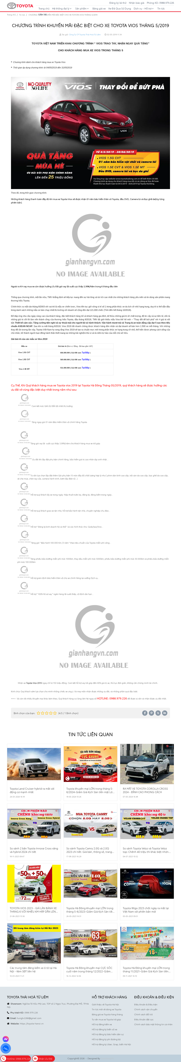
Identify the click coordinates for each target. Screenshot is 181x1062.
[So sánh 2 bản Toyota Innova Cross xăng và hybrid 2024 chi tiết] (34, 824)
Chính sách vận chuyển (145, 1009)
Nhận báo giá (136, 2)
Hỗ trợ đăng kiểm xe (102, 1024)
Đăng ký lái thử (117, 2)
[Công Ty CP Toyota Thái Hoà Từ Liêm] (20, 6)
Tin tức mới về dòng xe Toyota (106, 1009)
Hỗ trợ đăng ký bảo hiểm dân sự (108, 1034)
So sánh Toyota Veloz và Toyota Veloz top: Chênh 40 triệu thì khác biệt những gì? (146, 851)
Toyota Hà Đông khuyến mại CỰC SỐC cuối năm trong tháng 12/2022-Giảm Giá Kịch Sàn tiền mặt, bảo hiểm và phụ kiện (90, 973)
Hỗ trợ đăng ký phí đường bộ (106, 1039)
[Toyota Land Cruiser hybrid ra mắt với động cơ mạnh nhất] (34, 764)
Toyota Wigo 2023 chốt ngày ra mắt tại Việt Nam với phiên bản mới (146, 909)
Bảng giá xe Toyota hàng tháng (107, 1014)
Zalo (5, 1048)
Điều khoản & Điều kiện (145, 1004)
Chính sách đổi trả (143, 1014)
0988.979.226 (31, 1012)
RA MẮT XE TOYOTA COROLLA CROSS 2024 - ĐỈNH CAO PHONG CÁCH (145, 790)
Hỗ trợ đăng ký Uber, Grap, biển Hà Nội (111, 1044)
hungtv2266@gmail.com (29, 1017)
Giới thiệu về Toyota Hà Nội (105, 1004)
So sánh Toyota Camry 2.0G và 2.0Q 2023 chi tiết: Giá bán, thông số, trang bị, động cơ (89, 851)
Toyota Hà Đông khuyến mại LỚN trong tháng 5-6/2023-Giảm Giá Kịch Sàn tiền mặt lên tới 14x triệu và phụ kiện (90, 911)
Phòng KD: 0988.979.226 (160, 2)
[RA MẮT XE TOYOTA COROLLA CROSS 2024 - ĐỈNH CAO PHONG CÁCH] (147, 764)
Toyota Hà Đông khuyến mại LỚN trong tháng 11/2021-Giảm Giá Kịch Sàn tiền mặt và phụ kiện (146, 971)
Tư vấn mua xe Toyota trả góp (106, 1019)
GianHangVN (107, 1058)
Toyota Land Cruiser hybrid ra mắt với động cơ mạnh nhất (32, 790)
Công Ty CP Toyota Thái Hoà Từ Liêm (85, 34)
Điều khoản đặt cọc (143, 1019)
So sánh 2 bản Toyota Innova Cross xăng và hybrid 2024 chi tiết (34, 850)
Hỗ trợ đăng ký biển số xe (104, 1029)
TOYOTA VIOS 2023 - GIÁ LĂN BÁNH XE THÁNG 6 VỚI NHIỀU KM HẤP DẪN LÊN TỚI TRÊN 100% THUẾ (33, 911)
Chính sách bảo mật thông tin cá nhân (153, 1024)
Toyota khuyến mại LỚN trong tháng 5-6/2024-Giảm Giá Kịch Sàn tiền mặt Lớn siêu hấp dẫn (90, 792)
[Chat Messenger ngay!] (6, 1039)
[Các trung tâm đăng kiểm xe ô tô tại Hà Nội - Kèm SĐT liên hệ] (34, 943)
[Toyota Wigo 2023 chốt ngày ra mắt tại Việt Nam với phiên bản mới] (147, 883)
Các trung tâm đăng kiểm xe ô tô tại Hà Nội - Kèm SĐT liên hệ (33, 969)
